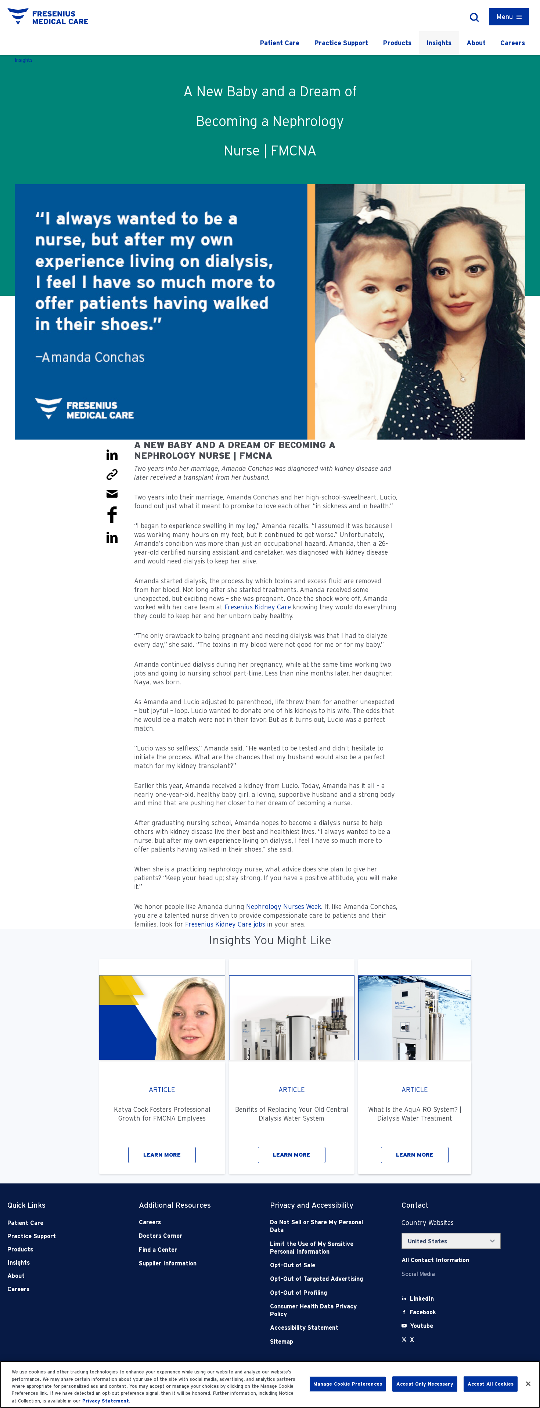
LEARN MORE (162, 1154)
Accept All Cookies (491, 1384)
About (476, 43)
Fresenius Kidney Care (257, 607)
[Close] (528, 1384)
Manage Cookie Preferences (347, 1384)
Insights (439, 43)
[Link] (112, 474)
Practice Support (341, 43)
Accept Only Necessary (424, 1384)
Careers (512, 43)
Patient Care (279, 43)
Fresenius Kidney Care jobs (225, 924)
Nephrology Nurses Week (283, 906)
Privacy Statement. (106, 1400)
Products (397, 43)
